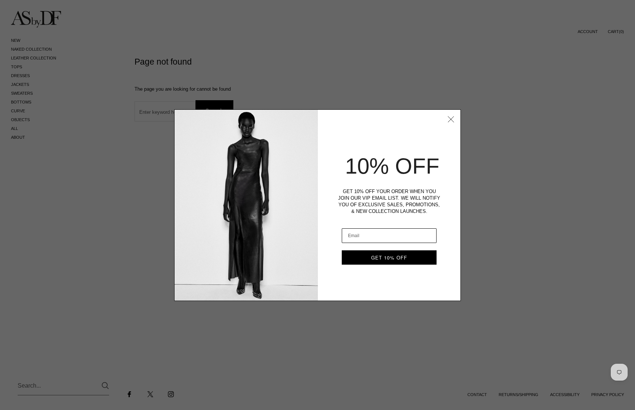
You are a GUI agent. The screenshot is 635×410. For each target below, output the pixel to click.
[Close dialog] (451, 119)
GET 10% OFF (389, 257)
